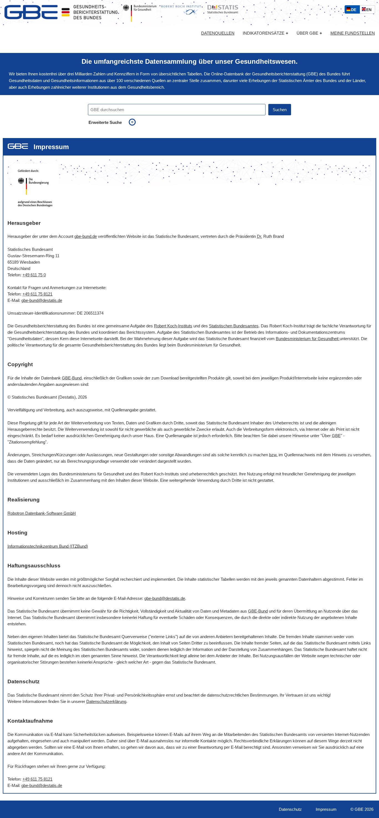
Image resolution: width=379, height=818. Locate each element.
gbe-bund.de (85, 236)
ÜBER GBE (309, 33)
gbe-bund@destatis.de (41, 300)
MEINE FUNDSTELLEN (352, 33)
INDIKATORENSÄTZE (265, 33)
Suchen (280, 109)
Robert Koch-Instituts (173, 325)
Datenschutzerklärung (106, 701)
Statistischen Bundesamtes (234, 325)
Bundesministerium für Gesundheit (308, 338)
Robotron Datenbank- (41, 513)
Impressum (326, 809)
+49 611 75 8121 (37, 294)
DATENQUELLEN (217, 33)
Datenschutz (290, 809)
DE (355, 10)
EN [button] (370, 10)
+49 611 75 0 (34, 274)
